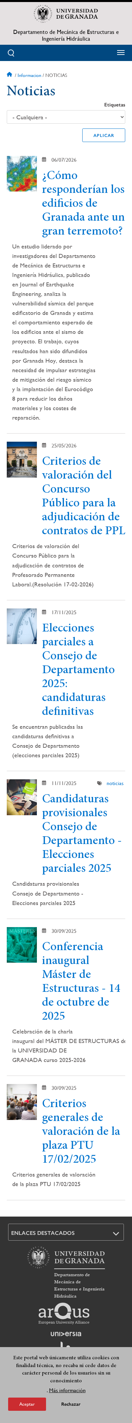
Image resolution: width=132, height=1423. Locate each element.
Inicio (10, 75)
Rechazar (71, 1404)
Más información (67, 1390)
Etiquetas (114, 105)
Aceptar (27, 1404)
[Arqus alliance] (64, 1313)
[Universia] (66, 1334)
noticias (115, 783)
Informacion (29, 75)
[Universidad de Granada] (66, 14)
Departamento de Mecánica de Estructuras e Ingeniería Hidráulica (66, 35)
